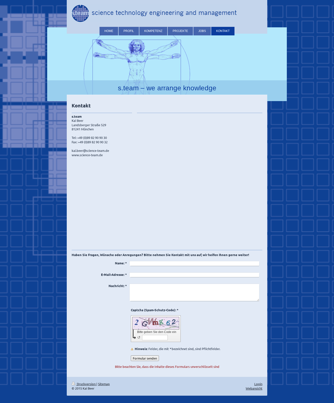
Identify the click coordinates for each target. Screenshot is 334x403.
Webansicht (254, 388)
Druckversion (86, 384)
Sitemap (104, 384)
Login (258, 384)
